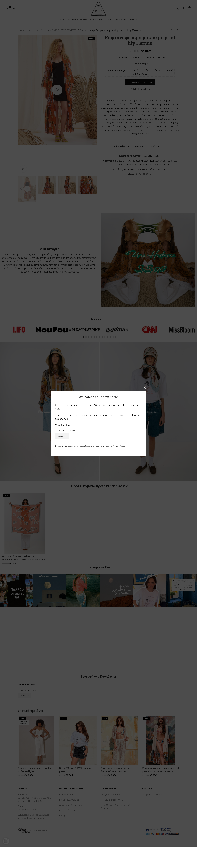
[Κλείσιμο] (144, 387)
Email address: (63, 425)
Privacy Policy (119, 445)
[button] (6, 841)
